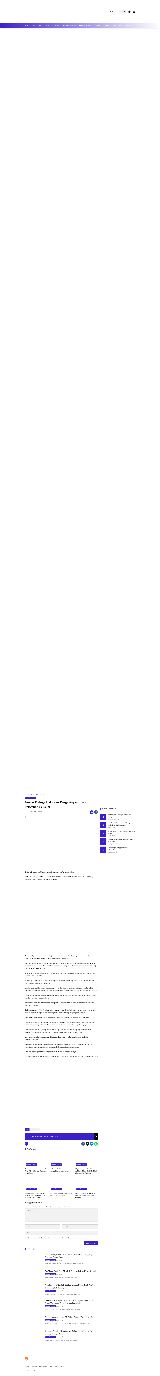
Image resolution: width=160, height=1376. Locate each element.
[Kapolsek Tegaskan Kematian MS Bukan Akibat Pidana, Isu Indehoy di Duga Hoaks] (86, 1184)
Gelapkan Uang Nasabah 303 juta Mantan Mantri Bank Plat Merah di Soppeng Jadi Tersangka (86, 1171)
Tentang (27, 1366)
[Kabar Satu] (65, 11)
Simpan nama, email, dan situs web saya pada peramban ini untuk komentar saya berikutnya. (56, 1238)
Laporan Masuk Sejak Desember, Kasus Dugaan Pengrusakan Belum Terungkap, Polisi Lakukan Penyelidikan (35, 1195)
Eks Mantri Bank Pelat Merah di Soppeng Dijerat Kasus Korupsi (59, 1170)
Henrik (31, 811)
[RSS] (26, 1358)
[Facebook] (83, 1144)
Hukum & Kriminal (30, 798)
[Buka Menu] (134, 11)
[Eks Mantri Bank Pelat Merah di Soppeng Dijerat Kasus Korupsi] (61, 1159)
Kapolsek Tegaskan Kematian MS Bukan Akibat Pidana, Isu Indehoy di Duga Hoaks (86, 1195)
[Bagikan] (96, 812)
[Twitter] (87, 1144)
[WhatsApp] (96, 1144)
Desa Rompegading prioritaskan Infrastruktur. (118, 849)
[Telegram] (91, 1144)
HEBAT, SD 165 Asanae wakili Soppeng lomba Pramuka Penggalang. (120, 824)
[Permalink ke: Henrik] (27, 812)
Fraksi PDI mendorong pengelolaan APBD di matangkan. (121, 840)
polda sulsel (35, 1130)
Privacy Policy (59, 1366)
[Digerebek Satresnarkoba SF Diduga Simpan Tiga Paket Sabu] (61, 1184)
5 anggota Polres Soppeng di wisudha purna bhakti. (121, 832)
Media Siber (43, 1366)
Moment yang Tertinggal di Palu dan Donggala (119, 816)
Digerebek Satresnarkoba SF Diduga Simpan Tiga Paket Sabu (61, 1194)
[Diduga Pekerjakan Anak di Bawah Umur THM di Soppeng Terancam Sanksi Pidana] (36, 1159)
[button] (123, 11)
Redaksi (34, 1366)
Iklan (50, 1366)
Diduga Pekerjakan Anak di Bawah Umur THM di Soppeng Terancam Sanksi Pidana (35, 1171)
